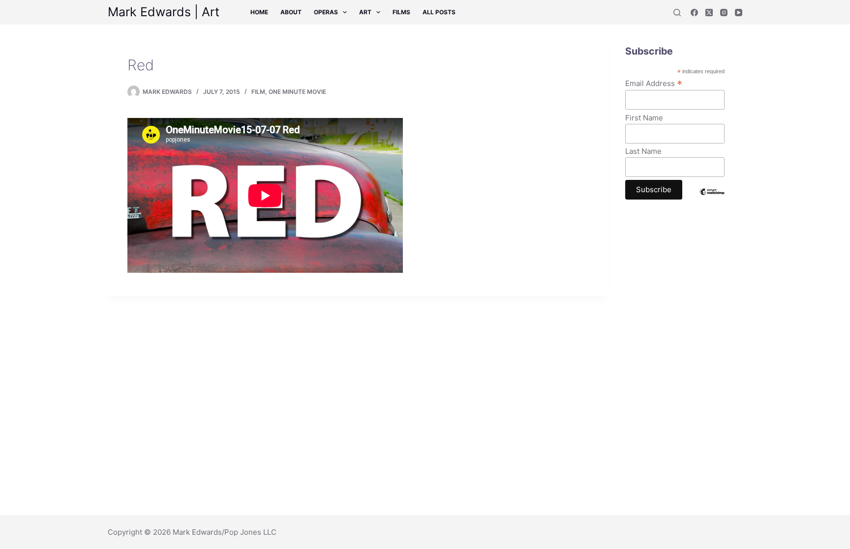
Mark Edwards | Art (163, 11)
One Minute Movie (297, 91)
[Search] (677, 12)
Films (401, 12)
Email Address (653, 83)
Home (259, 12)
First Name (644, 117)
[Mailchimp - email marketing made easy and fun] (711, 199)
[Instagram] (724, 12)
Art (365, 12)
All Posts (439, 12)
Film (258, 91)
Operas (326, 12)
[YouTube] (738, 12)
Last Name (643, 151)
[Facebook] (694, 12)
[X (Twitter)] (709, 12)
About (291, 12)
